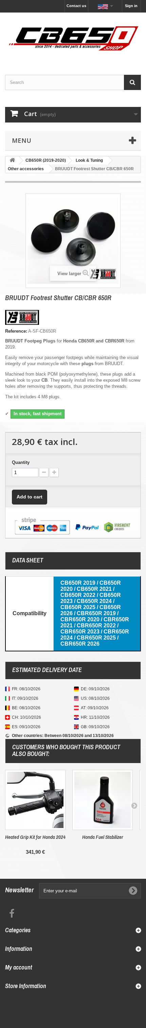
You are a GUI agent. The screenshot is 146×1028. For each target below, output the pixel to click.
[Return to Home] (12, 160)
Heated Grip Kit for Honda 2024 (35, 837)
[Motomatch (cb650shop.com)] (73, 38)
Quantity (21, 462)
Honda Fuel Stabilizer (102, 837)
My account (18, 967)
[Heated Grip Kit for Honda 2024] (35, 800)
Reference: (16, 331)
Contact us (76, 6)
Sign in (131, 6)
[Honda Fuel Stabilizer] (102, 800)
